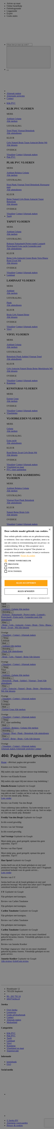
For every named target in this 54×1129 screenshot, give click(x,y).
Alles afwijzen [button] (26, 591)
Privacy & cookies (28, 556)
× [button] (49, 529)
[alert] (27, 564)
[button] (27, 598)
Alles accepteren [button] (26, 583)
